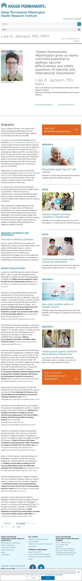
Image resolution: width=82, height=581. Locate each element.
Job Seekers (5, 554)
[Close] (78, 572)
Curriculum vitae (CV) (66, 104)
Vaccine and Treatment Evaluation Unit (23, 142)
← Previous (6, 523)
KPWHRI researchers (57, 131)
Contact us (59, 546)
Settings (33, 577)
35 (13, 527)
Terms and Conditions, (49, 574)
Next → (19, 527)
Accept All (48, 577)
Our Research (71, 38)
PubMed (5, 286)
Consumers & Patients (8, 547)
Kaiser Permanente (34, 552)
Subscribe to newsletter (72, 19)
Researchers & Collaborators (10, 543)
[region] (41, 575)
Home (63, 38)
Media (3, 552)
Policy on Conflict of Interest (65, 550)
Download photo (7, 82)
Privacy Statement (59, 574)
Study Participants (7, 550)
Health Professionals (8, 545)
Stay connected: (52, 373)
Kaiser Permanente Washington (39, 554)
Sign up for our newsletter (65, 548)
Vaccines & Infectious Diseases (17, 239)
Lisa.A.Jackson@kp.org (43, 104)
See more (49, 128)
